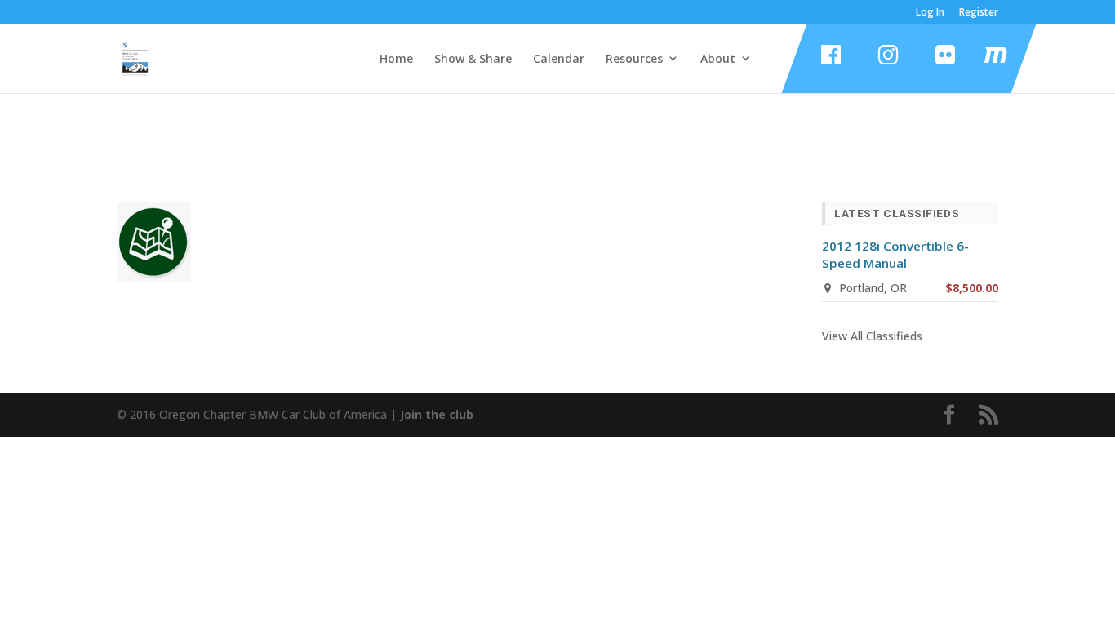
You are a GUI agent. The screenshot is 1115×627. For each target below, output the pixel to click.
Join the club (436, 414)
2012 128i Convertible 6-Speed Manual (895, 254)
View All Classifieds (872, 336)
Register (978, 13)
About (717, 58)
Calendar (558, 58)
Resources (634, 58)
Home (396, 58)
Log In (930, 13)
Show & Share (473, 58)
